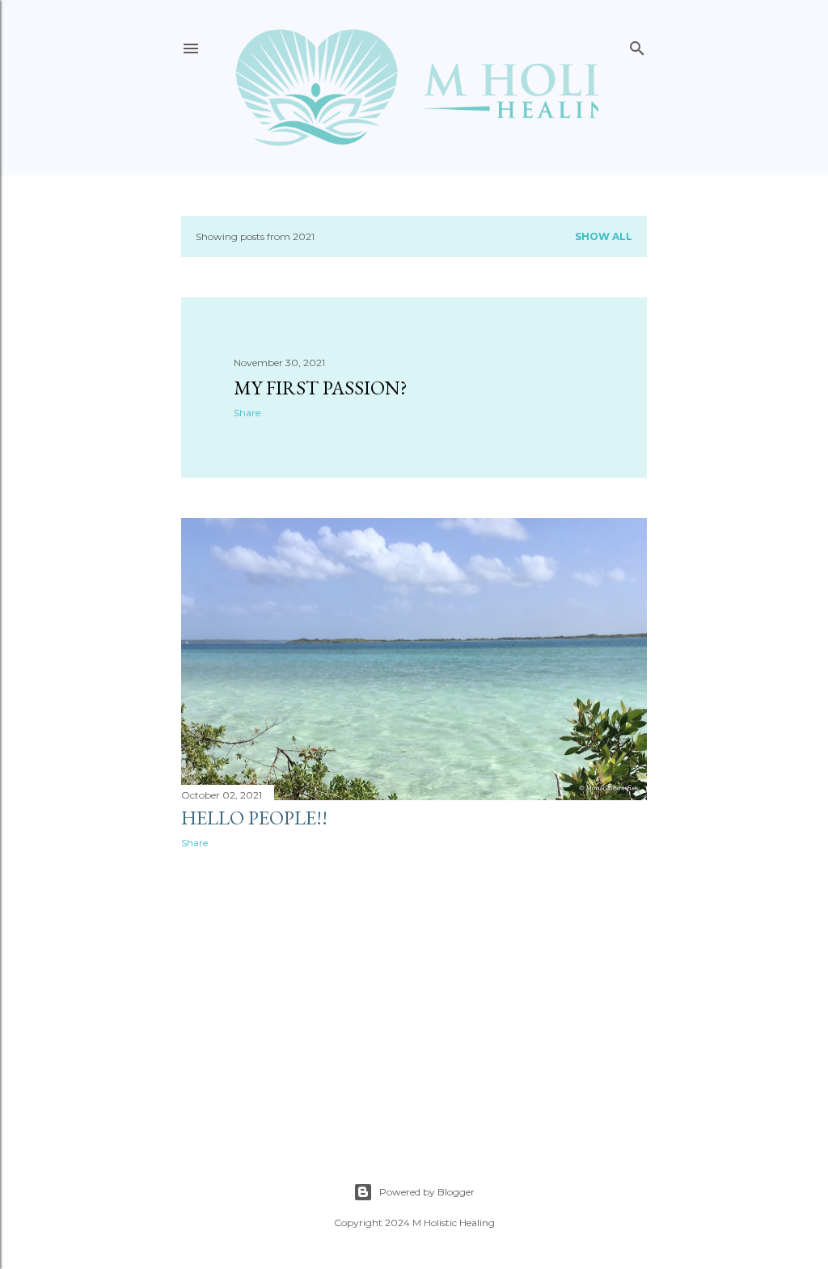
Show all (603, 236)
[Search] (637, 45)
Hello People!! (254, 817)
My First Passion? (321, 387)
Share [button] (247, 413)
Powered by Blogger (427, 1192)
